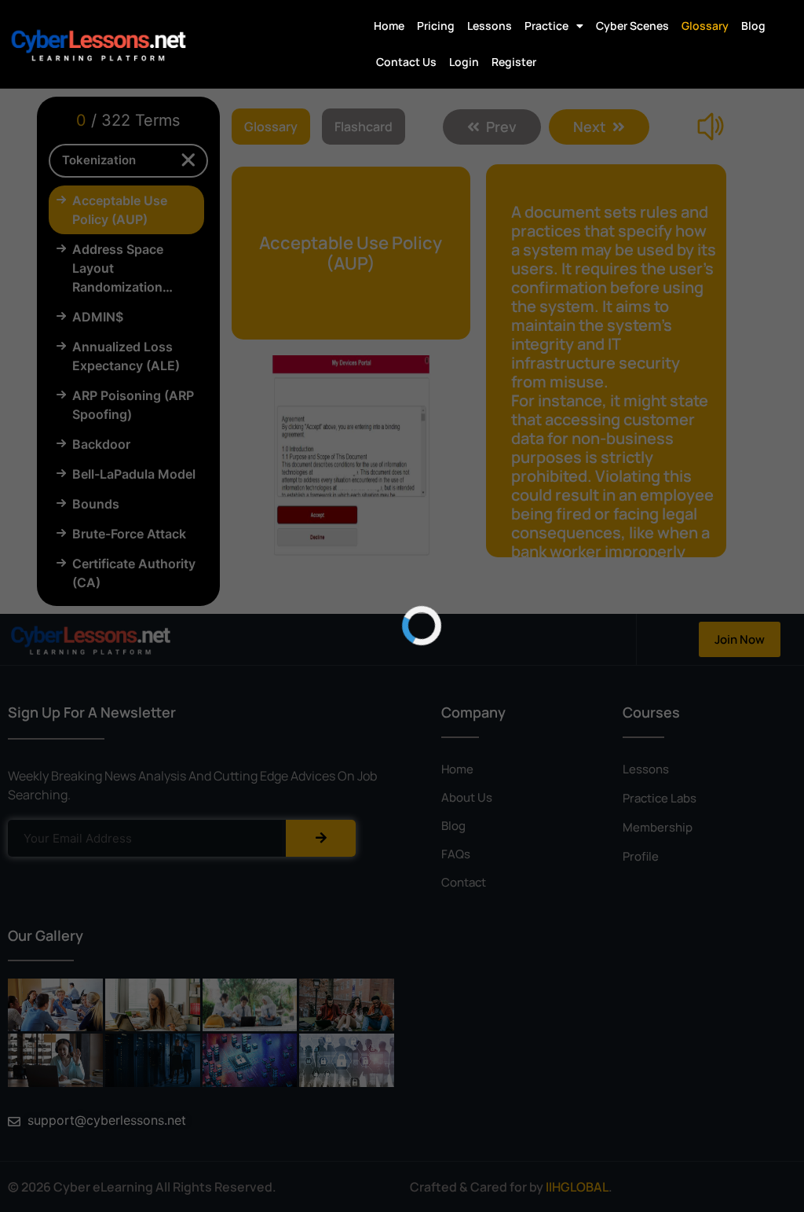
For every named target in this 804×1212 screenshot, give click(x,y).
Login (464, 61)
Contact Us (406, 61)
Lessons (489, 25)
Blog (753, 25)
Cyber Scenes (632, 25)
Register (514, 61)
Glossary (705, 25)
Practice (546, 25)
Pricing (436, 25)
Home (389, 25)
